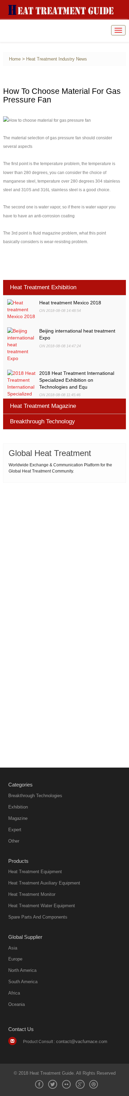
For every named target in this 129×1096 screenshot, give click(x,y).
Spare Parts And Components (37, 917)
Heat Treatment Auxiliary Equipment (44, 883)
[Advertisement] (64, 554)
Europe (15, 959)
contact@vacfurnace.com (81, 1041)
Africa (14, 993)
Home (15, 59)
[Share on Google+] (80, 1084)
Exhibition (18, 807)
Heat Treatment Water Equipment (41, 905)
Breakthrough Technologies (35, 795)
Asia (12, 948)
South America (22, 981)
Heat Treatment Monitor (31, 894)
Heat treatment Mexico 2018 (70, 302)
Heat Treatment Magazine (43, 406)
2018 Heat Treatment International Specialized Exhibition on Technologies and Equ (76, 380)
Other (13, 841)
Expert (14, 829)
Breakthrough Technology (42, 421)
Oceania (16, 1004)
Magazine (18, 818)
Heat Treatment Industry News (56, 59)
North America (22, 970)
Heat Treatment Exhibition (43, 287)
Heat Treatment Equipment (35, 871)
